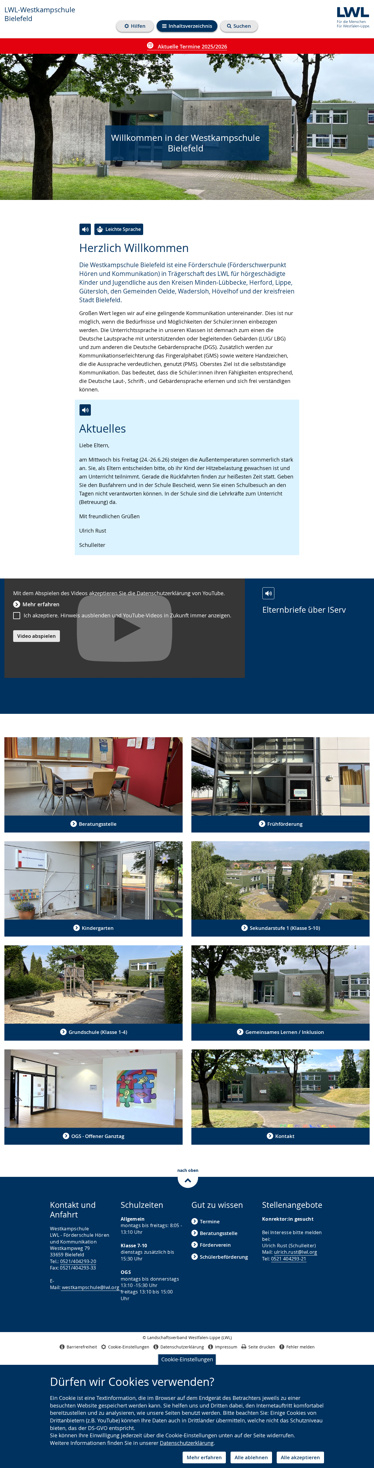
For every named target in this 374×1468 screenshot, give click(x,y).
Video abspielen (36, 636)
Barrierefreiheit (82, 1347)
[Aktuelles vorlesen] (85, 410)
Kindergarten (98, 928)
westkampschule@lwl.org (91, 1287)
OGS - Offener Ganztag (97, 1136)
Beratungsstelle (98, 824)
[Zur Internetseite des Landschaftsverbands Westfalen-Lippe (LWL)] (351, 16)
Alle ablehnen (251, 1457)
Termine (210, 1221)
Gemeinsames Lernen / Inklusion (284, 1032)
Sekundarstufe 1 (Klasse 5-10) (285, 928)
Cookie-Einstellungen (187, 1359)
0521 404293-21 (289, 1258)
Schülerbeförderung (224, 1256)
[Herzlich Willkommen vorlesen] (85, 229)
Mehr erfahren (204, 1457)
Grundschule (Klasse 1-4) (98, 1032)
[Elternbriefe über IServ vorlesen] (268, 593)
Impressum (226, 1347)
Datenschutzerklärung (187, 1442)
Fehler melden (300, 1347)
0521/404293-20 (78, 1261)
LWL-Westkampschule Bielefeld (39, 14)
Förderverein (215, 1244)
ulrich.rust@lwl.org (295, 1252)
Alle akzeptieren (300, 1457)
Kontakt (285, 1136)
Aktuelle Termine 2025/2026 (191, 46)
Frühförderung (284, 824)
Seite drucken (261, 1347)
